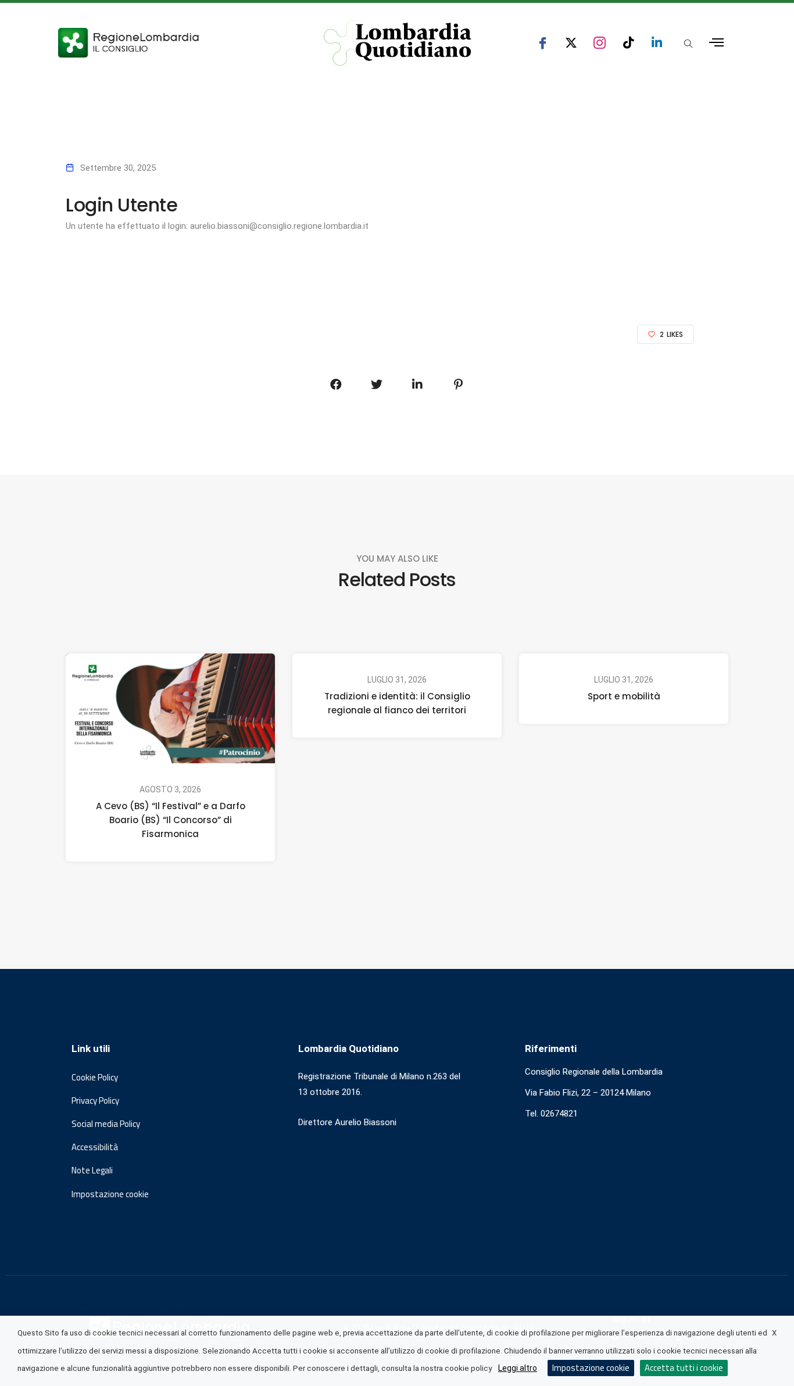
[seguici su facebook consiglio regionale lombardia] (543, 43)
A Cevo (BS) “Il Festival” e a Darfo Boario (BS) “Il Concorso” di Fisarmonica (170, 820)
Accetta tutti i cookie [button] (684, 1367)
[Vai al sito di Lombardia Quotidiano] (397, 43)
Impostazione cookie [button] (110, 1194)
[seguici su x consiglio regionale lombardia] (571, 43)
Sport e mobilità (624, 696)
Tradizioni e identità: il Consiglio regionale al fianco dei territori (397, 703)
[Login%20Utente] (335, 384)
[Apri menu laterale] (716, 43)
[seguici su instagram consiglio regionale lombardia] (599, 43)
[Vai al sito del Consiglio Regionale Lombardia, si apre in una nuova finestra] (171, 43)
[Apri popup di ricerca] (688, 44)
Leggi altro (517, 1368)
